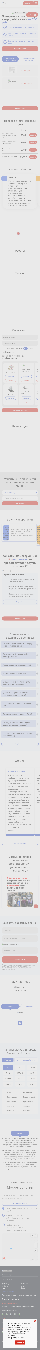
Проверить (20, 503)
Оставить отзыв (20, 843)
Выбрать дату (20, 108)
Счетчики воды (7, 1275)
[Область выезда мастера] (20, 337)
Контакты (23, 1285)
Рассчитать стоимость (20, 410)
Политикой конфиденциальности (16, 1337)
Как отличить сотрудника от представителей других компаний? (20, 561)
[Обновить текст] (19, 944)
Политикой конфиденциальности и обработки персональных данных (16, 968)
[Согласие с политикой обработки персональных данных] (3, 965)
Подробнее (11, 376)
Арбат (9, 1092)
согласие (11, 965)
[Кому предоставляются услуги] (20, 343)
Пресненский (28, 1102)
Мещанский (11, 1102)
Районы (22, 1288)
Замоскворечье (12, 1097)
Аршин (22, 1287)
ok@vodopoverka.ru (28, 1306)
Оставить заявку (20, 48)
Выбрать (11, 380)
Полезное (5, 1287)
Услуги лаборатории (8, 1285)
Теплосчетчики (7, 1279)
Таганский (10, 1106)
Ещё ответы (20, 744)
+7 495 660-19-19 (21, 1203)
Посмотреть (26, 70)
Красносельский (29, 1097)
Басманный (27, 1092)
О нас (3, 1288)
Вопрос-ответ (24, 1283)
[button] (20, 1023)
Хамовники (11, 1111)
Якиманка (26, 1111)
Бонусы (4, 1283)
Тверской (26, 1106)
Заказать (33, 135)
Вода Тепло (26, 349)
